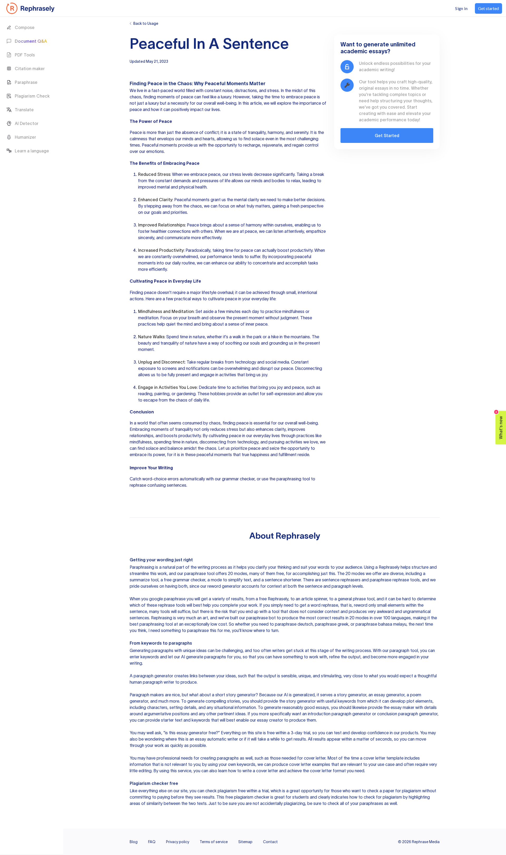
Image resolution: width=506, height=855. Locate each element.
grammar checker (238, 478)
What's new (499, 425)
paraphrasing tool (293, 478)
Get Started (387, 135)
